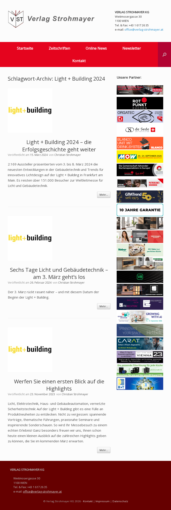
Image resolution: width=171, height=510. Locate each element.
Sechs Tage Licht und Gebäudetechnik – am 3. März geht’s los (59, 273)
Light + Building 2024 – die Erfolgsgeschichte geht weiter (59, 145)
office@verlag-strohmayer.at (143, 29)
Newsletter (131, 48)
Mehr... (104, 194)
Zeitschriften (59, 48)
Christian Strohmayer (67, 155)
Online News (96, 48)
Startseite (25, 48)
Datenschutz (120, 501)
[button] (164, 54)
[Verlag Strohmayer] (52, 19)
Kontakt (79, 60)
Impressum (103, 501)
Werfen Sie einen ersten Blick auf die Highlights (59, 385)
